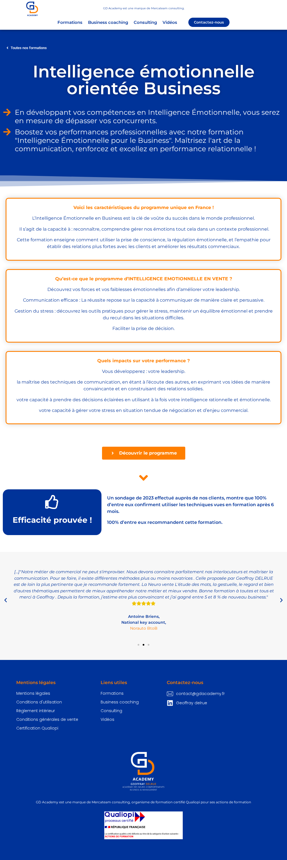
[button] (5, 600)
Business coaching (108, 22)
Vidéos (170, 22)
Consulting (145, 22)
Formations (69, 22)
